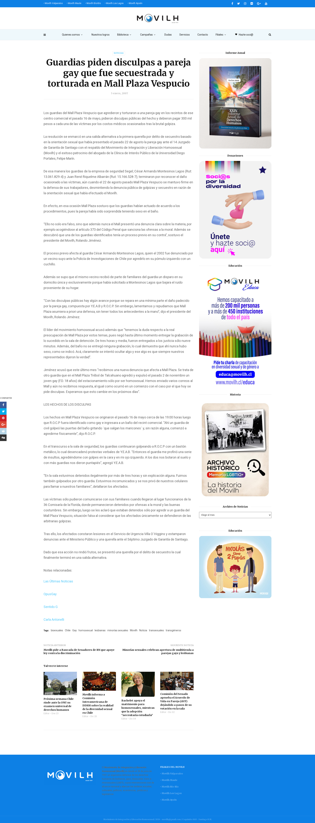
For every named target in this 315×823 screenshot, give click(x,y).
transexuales (156, 630)
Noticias (119, 53)
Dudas (168, 34)
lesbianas (100, 630)
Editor (46, 713)
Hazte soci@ (244, 34)
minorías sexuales (117, 630)
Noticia (143, 630)
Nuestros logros (101, 34)
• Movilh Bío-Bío (93, 3)
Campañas (146, 34)
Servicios (184, 34)
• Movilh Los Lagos (114, 3)
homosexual (86, 630)
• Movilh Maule (74, 3)
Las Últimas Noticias (58, 581)
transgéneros (173, 630)
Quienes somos (71, 34)
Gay (74, 630)
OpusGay (50, 594)
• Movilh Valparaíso (53, 3)
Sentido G (51, 607)
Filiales (219, 34)
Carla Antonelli (54, 619)
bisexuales (57, 630)
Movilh (133, 630)
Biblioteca (123, 34)
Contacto (202, 34)
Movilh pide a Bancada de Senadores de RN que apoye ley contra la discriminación (79, 651)
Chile (68, 630)
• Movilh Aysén (135, 3)
